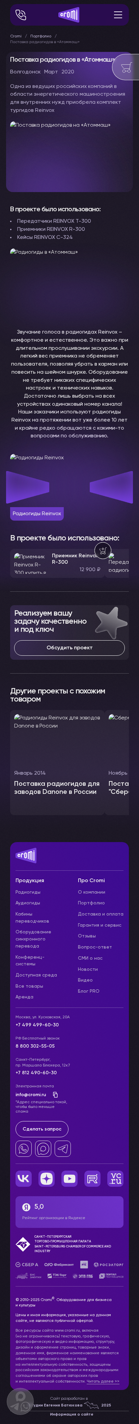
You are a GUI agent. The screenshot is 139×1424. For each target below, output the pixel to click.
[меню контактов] (21, 14)
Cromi (16, 36)
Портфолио (40, 36)
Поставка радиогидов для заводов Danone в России (57, 788)
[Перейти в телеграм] (63, 1149)
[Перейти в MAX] (43, 1149)
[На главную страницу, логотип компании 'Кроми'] (68, 15)
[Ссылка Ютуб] (69, 1179)
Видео (85, 980)
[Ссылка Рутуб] (92, 1179)
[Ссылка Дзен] (46, 1179)
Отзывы (87, 936)
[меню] (118, 15)
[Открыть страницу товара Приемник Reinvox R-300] (57, 563)
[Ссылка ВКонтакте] (24, 1179)
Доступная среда (36, 975)
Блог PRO (89, 991)
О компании (91, 892)
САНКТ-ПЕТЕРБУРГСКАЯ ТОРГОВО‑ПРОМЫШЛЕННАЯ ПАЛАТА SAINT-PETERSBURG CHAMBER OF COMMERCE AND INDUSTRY (72, 1244)
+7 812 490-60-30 (36, 1073)
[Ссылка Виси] (115, 1179)
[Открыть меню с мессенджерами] (20, 1401)
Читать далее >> (103, 1382)
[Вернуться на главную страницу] (69, 859)
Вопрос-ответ (95, 947)
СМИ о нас (90, 958)
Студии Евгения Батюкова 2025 (69, 1405)
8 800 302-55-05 (35, 1046)
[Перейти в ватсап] (24, 1149)
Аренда (24, 997)
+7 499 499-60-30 (37, 1025)
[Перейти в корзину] (125, 67)
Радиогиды (28, 892)
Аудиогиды (28, 903)
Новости (88, 969)
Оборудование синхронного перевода (33, 939)
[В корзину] (102, 550)
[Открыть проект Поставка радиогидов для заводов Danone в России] (57, 762)
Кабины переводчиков (32, 918)
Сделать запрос (42, 1129)
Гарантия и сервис (99, 925)
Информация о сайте (71, 1415)
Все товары (29, 986)
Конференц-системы (30, 961)
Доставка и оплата (100, 914)
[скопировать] (53, 1095)
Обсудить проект (70, 648)
